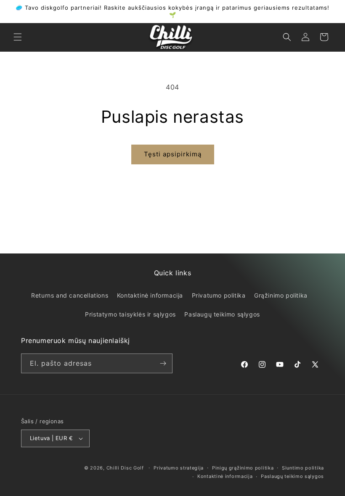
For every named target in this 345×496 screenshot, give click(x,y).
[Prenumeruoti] (163, 363)
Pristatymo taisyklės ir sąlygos (130, 314)
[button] (17, 37)
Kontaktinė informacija (150, 295)
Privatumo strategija (179, 468)
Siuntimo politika (303, 468)
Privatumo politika (219, 295)
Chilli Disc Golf (125, 468)
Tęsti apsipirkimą (173, 154)
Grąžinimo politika (281, 295)
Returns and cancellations (69, 295)
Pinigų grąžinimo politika (243, 468)
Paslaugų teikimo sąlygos (222, 314)
